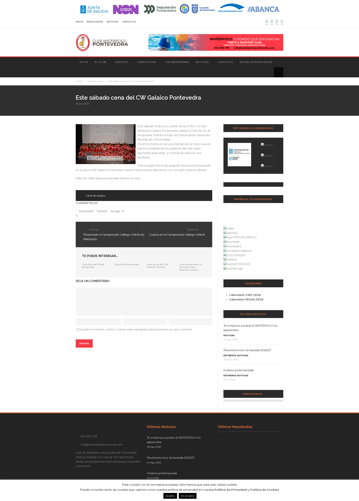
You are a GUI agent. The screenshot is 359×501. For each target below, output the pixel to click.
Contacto (225, 62)
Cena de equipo (95, 195)
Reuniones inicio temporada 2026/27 (247, 350)
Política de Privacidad (230, 489)
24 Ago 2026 (230, 359)
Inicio (83, 62)
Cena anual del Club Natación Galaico (157, 265)
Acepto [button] (170, 495)
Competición (146, 62)
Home (79, 81)
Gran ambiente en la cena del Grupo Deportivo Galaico (190, 267)
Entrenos (229, 355)
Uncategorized (95, 81)
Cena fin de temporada (126, 264)
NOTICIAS (112, 22)
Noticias (202, 62)
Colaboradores (177, 62)
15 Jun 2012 (82, 103)
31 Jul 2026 (229, 379)
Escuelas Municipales (256, 62)
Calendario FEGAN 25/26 (246, 299)
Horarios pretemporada (238, 370)
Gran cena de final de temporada (93, 265)
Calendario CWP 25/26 (245, 295)
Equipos (122, 62)
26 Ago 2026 (230, 339)
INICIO (79, 22)
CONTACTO (129, 22)
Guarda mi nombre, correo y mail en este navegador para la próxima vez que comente (135, 329)
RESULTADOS (95, 22)
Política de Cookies (264, 489)
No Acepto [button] (187, 495)
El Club (100, 62)
